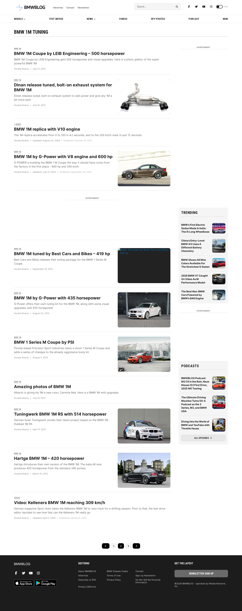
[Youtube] (203, 6)
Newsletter (83, 8)
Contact (70, 8)
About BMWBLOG (87, 571)
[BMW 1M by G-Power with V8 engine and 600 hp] (144, 168)
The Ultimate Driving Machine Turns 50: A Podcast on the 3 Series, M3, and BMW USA (194, 404)
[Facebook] (189, 6)
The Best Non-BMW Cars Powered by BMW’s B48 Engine (193, 295)
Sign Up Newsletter (145, 575)
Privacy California (87, 586)
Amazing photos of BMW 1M (42, 386)
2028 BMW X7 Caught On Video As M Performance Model (194, 279)
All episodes (202, 438)
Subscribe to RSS (87, 579)
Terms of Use (114, 575)
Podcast (194, 18)
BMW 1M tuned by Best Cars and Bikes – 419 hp (62, 253)
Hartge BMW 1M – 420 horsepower (49, 458)
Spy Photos (158, 18)
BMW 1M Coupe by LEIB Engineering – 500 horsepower (69, 53)
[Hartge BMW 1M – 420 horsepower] (144, 470)
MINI (225, 18)
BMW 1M (17, 49)
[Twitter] (196, 6)
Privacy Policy (114, 579)
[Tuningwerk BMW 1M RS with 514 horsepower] (144, 426)
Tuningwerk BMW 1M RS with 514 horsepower (60, 414)
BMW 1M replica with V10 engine (47, 129)
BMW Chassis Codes (117, 571)
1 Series (17, 124)
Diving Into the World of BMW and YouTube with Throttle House (195, 425)
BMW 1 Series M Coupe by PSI (44, 342)
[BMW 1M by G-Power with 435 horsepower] (144, 309)
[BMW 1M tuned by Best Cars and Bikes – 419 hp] (144, 265)
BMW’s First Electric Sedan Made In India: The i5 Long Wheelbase (195, 228)
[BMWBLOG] (40, 564)
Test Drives (56, 18)
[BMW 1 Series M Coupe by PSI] (144, 354)
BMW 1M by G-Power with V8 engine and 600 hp (63, 156)
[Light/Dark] (219, 6)
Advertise (58, 8)
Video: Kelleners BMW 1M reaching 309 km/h (59, 502)
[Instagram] (211, 6)
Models (18, 18)
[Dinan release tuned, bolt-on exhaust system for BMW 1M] (144, 96)
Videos (123, 18)
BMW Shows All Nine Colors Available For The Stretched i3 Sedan (195, 263)
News (90, 18)
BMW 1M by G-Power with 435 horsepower (57, 297)
